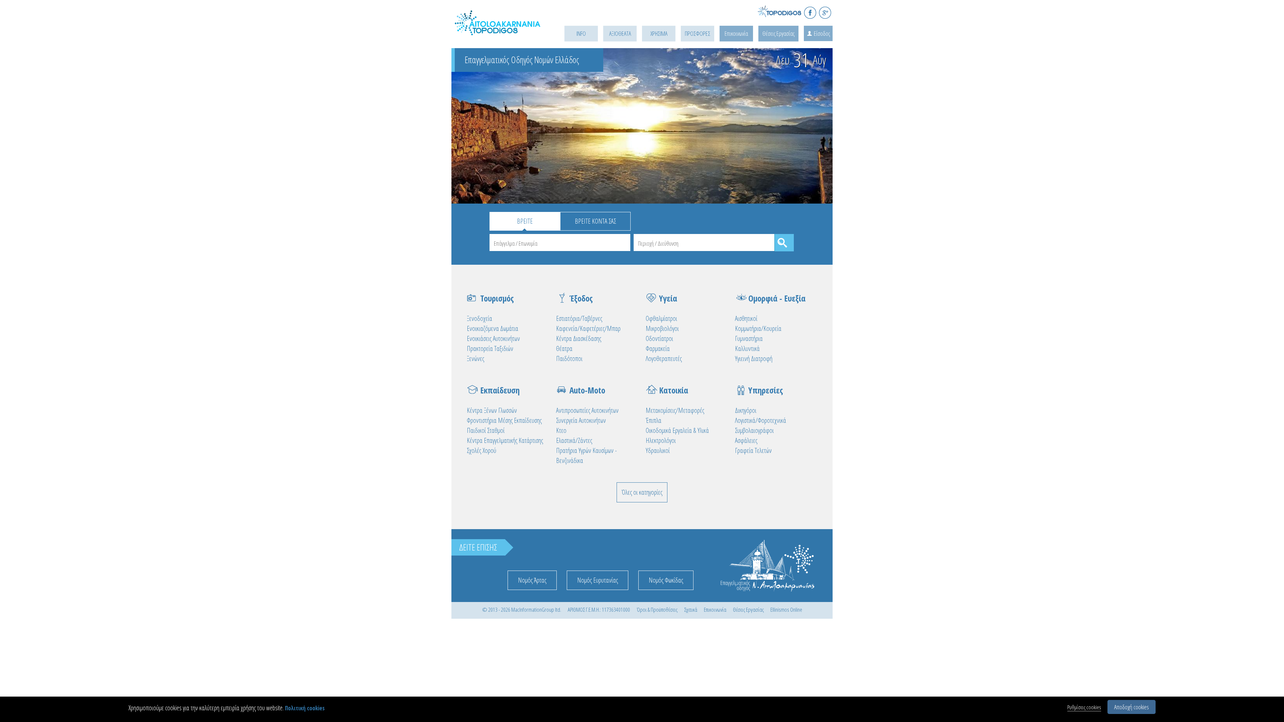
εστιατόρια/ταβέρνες (579, 318)
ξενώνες (475, 358)
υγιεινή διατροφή (753, 358)
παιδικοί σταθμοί (486, 430)
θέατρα (564, 348)
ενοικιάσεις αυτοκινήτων (493, 338)
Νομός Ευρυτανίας (597, 580)
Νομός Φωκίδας (666, 580)
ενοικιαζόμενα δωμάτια (492, 328)
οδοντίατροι (659, 338)
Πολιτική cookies (305, 708)
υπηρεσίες (765, 390)
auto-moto (587, 390)
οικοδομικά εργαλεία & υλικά (677, 430)
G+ (825, 12)
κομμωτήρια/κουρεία (758, 328)
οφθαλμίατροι (661, 318)
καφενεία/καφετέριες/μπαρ (588, 328)
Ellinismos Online (786, 609)
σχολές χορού (481, 450)
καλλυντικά (747, 348)
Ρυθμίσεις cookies (1084, 707)
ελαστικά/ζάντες (574, 440)
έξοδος (581, 298)
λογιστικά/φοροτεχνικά (760, 420)
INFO (581, 33)
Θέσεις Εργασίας (778, 33)
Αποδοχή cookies (1131, 707)
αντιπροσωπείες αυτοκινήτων (587, 410)
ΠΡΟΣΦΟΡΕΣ (697, 33)
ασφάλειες (746, 440)
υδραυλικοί (658, 450)
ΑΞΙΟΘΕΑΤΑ (620, 33)
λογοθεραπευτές (664, 358)
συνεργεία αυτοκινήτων (581, 420)
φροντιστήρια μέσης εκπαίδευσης (504, 420)
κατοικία (673, 390)
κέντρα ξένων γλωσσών (492, 410)
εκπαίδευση (500, 390)
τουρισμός (497, 298)
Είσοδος (822, 33)
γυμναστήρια (749, 338)
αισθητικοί (746, 318)
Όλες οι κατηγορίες (642, 492)
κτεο (561, 430)
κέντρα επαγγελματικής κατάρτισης (505, 440)
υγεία (668, 298)
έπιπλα (653, 420)
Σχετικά (690, 609)
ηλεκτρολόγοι (661, 440)
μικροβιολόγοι (662, 328)
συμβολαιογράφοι (754, 430)
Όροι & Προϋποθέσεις (657, 609)
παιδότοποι (569, 358)
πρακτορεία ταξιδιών (490, 348)
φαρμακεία (658, 348)
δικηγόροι (745, 410)
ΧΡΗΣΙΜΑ (658, 33)
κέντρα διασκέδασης (578, 338)
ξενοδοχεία (479, 318)
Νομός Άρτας (532, 580)
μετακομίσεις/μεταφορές (675, 410)
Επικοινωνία (736, 33)
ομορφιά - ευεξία (777, 298)
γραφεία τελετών (753, 450)
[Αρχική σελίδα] (498, 30)
